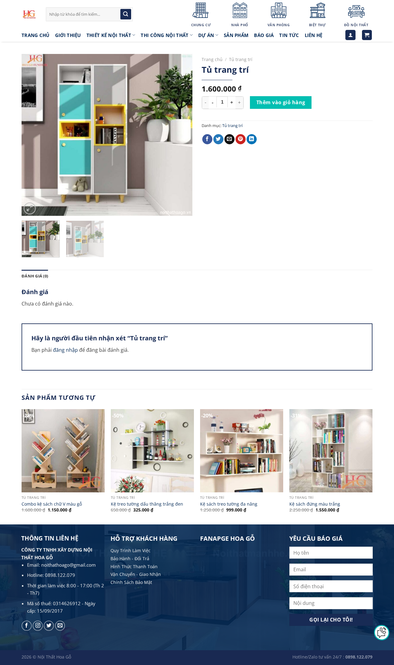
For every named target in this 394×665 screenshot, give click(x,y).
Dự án (206, 35)
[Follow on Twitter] (49, 626)
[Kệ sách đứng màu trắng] (330, 450)
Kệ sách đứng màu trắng (314, 504)
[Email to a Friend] (229, 139)
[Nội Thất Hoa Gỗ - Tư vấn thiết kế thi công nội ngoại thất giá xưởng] (29, 14)
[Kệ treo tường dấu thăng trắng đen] (152, 450)
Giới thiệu (68, 35)
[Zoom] (30, 209)
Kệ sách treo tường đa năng (228, 504)
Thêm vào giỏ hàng (280, 102)
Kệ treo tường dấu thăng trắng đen (147, 504)
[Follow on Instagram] (38, 626)
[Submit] (125, 14)
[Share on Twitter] (218, 139)
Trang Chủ (36, 35)
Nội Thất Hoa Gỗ (54, 657)
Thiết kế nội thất (108, 35)
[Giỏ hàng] (367, 35)
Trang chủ (212, 59)
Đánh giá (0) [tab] (35, 276)
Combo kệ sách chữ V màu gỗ (52, 504)
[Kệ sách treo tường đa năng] (241, 450)
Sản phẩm (236, 35)
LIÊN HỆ (314, 35)
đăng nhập (65, 350)
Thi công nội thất (164, 35)
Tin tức (289, 35)
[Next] (181, 135)
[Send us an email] (60, 626)
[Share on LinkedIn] (252, 139)
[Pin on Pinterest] (240, 139)
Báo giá (264, 35)
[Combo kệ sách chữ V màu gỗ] (63, 450)
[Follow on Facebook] (27, 626)
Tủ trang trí (240, 59)
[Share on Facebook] (207, 139)
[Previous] (32, 135)
